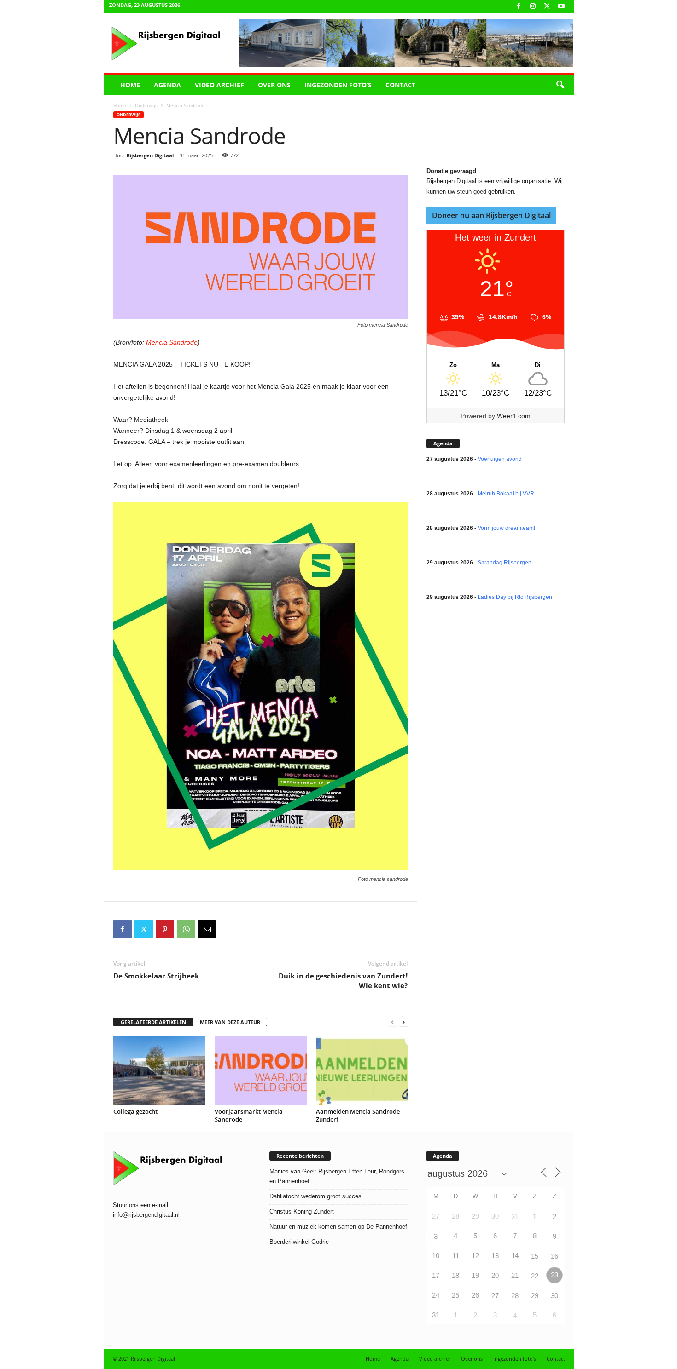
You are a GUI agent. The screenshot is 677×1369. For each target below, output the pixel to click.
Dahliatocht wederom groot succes (315, 1196)
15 (534, 1256)
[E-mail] (207, 929)
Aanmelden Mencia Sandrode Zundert (358, 1115)
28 (515, 1296)
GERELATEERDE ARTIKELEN (153, 1021)
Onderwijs (146, 105)
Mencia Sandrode (172, 342)
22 (534, 1276)
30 (554, 1296)
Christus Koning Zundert (301, 1211)
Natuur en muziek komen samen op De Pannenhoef (338, 1226)
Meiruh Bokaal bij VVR (506, 493)
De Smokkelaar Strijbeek (156, 975)
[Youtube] (561, 6)
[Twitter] (143, 929)
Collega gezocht (135, 1111)
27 (495, 1296)
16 (554, 1256)
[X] (547, 6)
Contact (400, 85)
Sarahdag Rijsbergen (504, 562)
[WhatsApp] (186, 929)
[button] (560, 85)
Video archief (219, 85)
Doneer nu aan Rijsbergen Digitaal (491, 215)
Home (130, 85)
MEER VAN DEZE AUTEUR (230, 1021)
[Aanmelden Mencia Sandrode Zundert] (362, 1070)
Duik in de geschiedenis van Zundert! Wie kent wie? (343, 980)
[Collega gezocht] (159, 1070)
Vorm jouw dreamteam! (506, 528)
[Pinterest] (165, 929)
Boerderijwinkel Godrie (299, 1241)
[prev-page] (392, 1022)
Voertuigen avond (500, 459)
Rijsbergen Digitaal (150, 155)
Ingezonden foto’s (338, 85)
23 (554, 1275)
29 (534, 1296)
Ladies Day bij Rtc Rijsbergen (515, 597)
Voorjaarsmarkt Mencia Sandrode (249, 1115)
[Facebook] (518, 6)
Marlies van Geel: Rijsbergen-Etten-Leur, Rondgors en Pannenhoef (336, 1176)
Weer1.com (514, 416)
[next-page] (403, 1022)
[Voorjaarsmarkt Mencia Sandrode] (261, 1070)
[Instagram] (532, 6)
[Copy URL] (228, 929)
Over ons (274, 85)
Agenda (167, 85)
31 (515, 1216)
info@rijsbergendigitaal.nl (146, 1214)
